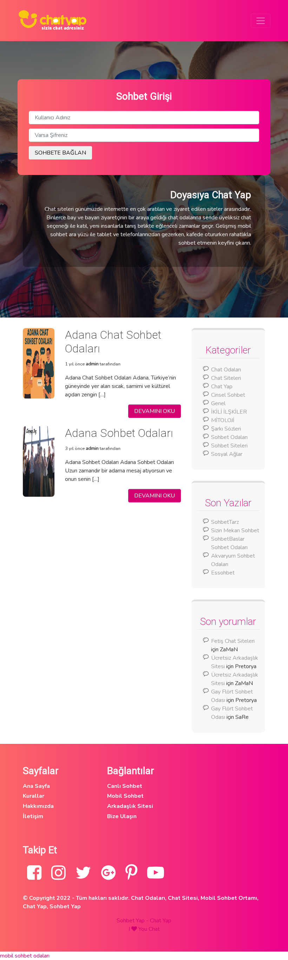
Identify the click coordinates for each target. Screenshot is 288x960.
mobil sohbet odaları (25, 956)
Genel (218, 403)
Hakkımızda (38, 806)
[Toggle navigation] (260, 21)
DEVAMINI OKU (154, 411)
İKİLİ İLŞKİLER (229, 412)
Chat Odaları (226, 370)
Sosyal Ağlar (226, 454)
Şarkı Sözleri (226, 429)
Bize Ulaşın (122, 816)
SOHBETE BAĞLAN (60, 153)
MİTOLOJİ (222, 420)
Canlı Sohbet (124, 786)
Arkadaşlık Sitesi (130, 806)
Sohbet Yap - (133, 920)
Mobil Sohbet (125, 796)
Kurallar (33, 796)
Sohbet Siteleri (229, 446)
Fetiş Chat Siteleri (233, 641)
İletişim (33, 816)
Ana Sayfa (36, 786)
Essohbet (223, 573)
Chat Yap (222, 386)
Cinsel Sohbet (228, 395)
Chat (154, 929)
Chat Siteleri (226, 378)
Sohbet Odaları (229, 437)
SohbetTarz (225, 522)
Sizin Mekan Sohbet (235, 530)
